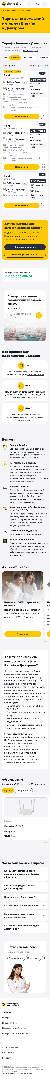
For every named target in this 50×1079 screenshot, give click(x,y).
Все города (8, 1052)
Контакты (7, 1058)
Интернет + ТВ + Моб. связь (16, 1033)
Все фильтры (40, 65)
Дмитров (12, 10)
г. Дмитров (16, 309)
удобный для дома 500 (14, 128)
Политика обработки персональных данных (19, 1074)
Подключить (21, 116)
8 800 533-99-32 (19, 276)
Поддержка (33, 958)
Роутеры (8, 790)
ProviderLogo (11, 4)
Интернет (15, 58)
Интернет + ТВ (29, 58)
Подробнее (23, 634)
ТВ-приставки (23, 790)
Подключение (16, 958)
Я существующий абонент (25, 254)
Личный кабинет (10, 1047)
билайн (5, 10)
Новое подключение (25, 247)
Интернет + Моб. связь (14, 1028)
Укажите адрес (30, 50)
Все (5, 58)
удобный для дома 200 (14, 78)
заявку (26, 372)
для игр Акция (10, 179)
